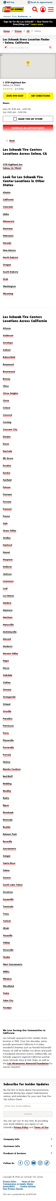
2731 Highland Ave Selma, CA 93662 (12, 166)
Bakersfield (9, 357)
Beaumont (8, 364)
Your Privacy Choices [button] (13, 1188)
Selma (6, 870)
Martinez (7, 617)
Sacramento (9, 848)
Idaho (6, 214)
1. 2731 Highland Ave (14, 82)
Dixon (6, 443)
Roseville (7, 841)
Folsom (6, 487)
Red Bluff (8, 776)
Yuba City (8, 1000)
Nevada (7, 242)
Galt (5, 523)
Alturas (7, 328)
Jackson (7, 573)
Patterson (8, 725)
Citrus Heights (10, 393)
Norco (6, 668)
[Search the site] (35, 9)
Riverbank (8, 812)
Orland (6, 704)
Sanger (6, 855)
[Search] (50, 47)
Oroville (7, 711)
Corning (7, 422)
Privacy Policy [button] (21, 1127)
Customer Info (11, 1146)
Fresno (6, 516)
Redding (7, 783)
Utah (5, 279)
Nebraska (8, 235)
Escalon (7, 465)
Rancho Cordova (12, 769)
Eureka (6, 472)
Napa (6, 660)
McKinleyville (10, 631)
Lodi (5, 588)
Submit (28, 1114)
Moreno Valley (10, 653)
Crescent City (10, 429)
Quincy (6, 761)
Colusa (6, 407)
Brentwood (9, 371)
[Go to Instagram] (40, 1162)
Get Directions (40, 95)
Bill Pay (10, 2)
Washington (9, 286)
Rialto (6, 798)
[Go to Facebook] (20, 1162)
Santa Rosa (9, 863)
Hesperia (7, 559)
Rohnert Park (10, 834)
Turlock (7, 920)
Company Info (11, 1139)
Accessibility (9, 1186)
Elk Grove (8, 458)
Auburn (7, 349)
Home (6, 31)
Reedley (7, 790)
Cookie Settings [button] (28, 1186)
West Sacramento (12, 964)
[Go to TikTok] (46, 1162)
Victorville (8, 949)
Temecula (8, 906)
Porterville (8, 747)
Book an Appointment (42, 2)
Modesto (7, 646)
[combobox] (30, 47)
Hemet (6, 552)
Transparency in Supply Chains (18, 1184)
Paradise (7, 718)
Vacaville (7, 935)
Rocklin (6, 827)
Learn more (37, 24)
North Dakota (10, 257)
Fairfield (7, 479)
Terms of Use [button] (41, 1127)
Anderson (8, 335)
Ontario (7, 689)
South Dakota (10, 271)
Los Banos (8, 595)
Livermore (8, 581)
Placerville (8, 740)
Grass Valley (9, 530)
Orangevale (9, 696)
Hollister (7, 566)
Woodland (8, 986)
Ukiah (6, 928)
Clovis (6, 400)
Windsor (7, 978)
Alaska (6, 192)
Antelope (8, 342)
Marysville (8, 624)
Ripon (6, 805)
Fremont (7, 508)
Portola (7, 754)
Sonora (7, 877)
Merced (7, 639)
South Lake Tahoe (13, 884)
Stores (18, 31)
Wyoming (8, 293)
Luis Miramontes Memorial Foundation (28, 1063)
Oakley (7, 682)
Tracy (6, 913)
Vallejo (6, 942)
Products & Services (14, 1153)
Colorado (8, 206)
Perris (6, 733)
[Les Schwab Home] (13, 9)
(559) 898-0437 (14, 95)
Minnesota (8, 221)
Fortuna (7, 501)
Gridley (7, 537)
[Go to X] (27, 1162)
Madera (7, 602)
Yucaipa (7, 1007)
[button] (14, 16)
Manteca (7, 610)
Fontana (7, 494)
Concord (7, 414)
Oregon (7, 264)
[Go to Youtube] (33, 1162)
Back (12, 140)
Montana (8, 228)
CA (28, 31)
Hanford (7, 544)
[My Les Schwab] (43, 9)
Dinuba (6, 436)
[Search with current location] (5, 47)
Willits (6, 971)
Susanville (8, 899)
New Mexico (9, 250)
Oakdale (7, 675)
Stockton (8, 892)
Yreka (6, 993)
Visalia (6, 957)
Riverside (7, 819)
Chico (6, 385)
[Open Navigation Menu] (51, 9)
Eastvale (7, 451)
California (8, 199)
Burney (6, 378)
